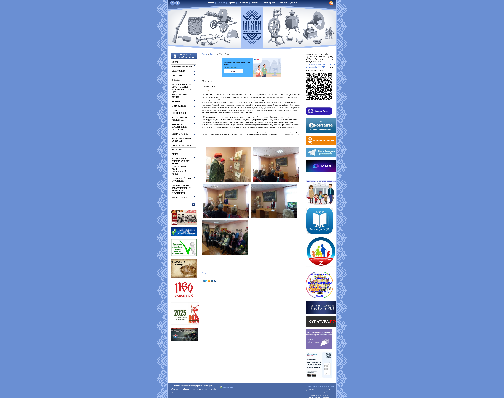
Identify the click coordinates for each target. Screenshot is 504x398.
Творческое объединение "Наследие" (179, 126)
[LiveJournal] (214, 281)
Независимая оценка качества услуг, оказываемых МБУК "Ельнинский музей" (181, 166)
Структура (243, 3)
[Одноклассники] (209, 281)
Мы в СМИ (177, 150)
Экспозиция (178, 71)
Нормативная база (182, 67)
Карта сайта (317, 386)
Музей (175, 62)
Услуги (176, 102)
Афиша (232, 3)
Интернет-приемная (288, 3)
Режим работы (270, 3)
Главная (210, 3)
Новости (221, 3)
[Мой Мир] (212, 281)
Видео (175, 154)
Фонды (176, 80)
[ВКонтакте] (203, 281)
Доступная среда (181, 145)
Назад (204, 273)
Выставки (177, 75)
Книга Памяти (179, 198)
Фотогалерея (179, 106)
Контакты (256, 3)
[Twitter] (206, 281)
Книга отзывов (180, 134)
